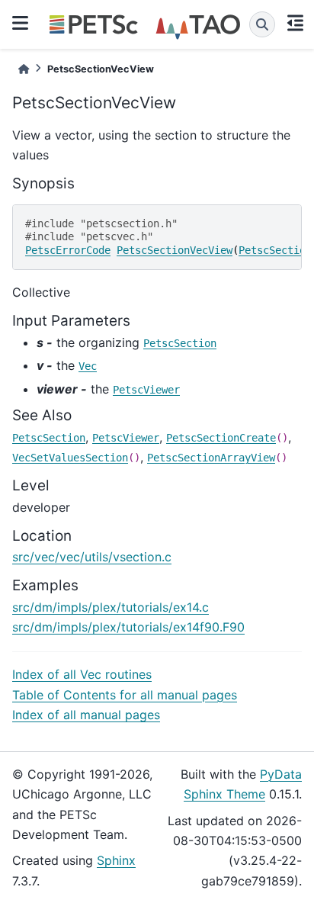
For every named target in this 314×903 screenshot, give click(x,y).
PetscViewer (146, 390)
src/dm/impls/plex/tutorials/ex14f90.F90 (128, 627)
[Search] (262, 24)
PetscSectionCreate (221, 438)
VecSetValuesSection (70, 458)
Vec (87, 366)
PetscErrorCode (68, 250)
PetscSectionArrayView (211, 458)
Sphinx (116, 860)
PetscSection (275, 250)
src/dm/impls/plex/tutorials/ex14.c (110, 607)
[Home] (23, 69)
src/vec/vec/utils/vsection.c (91, 556)
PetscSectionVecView (174, 250)
